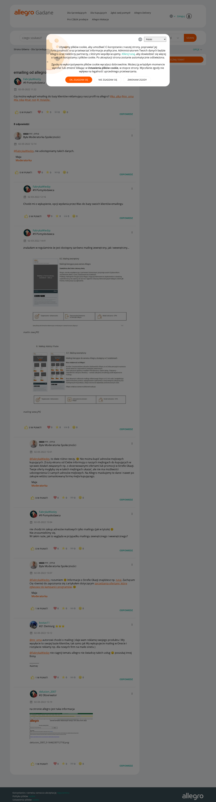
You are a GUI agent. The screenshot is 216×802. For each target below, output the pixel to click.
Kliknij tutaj (128, 54)
